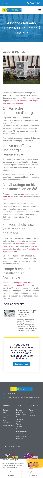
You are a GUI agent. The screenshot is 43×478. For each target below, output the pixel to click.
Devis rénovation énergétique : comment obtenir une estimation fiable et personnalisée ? (27, 313)
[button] (39, 10)
